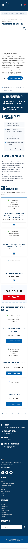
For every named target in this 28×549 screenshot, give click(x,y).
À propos (3, 489)
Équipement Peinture (6, 19)
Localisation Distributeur (7, 483)
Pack (2, 487)
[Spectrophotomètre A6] (14, 265)
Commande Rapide (6, 485)
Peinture (3, 512)
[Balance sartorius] (14, 386)
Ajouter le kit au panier (14, 297)
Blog (2, 493)
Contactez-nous (5, 495)
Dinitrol (24, 538)
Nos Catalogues (5, 491)
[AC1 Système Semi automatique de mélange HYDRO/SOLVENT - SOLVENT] (14, 320)
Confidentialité (12, 540)
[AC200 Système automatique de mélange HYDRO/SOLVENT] (14, 354)
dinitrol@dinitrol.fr (8, 439)
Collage (3, 516)
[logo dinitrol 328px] (9, 5)
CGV (7, 539)
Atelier (3, 504)
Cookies (19, 540)
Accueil (3, 481)
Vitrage (3, 508)
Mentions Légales (14, 539)
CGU (22, 539)
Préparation (4, 506)
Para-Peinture (5, 510)
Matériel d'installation (17, 19)
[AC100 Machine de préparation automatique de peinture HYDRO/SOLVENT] (14, 205)
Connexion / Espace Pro (21, 5)
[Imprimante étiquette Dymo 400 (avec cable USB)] (14, 236)
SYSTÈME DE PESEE (12, 73)
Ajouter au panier (15, 78)
